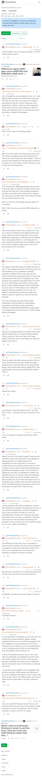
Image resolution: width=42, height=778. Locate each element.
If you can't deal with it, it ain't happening (15, 182)
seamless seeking (28, 429)
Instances (5, 763)
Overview (5, 33)
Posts (24, 33)
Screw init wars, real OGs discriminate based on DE (18, 698)
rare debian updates (29, 225)
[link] (37, 47)
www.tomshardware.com (9, 76)
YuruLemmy (10, 2)
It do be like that (28, 405)
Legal (4, 759)
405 (4, 738)
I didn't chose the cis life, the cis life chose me (16, 91)
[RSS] (24, 38)
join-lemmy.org (7, 774)
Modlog (4, 755)
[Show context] (34, 47)
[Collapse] (3, 44)
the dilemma (26, 452)
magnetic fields (27, 47)
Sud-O (25, 127)
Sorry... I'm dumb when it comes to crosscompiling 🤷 (19, 148)
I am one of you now (29, 588)
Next (4, 745)
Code (4, 771)
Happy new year (28, 567)
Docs (3, 767)
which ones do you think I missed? (13, 611)
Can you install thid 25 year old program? (15, 632)
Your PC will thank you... (30, 538)
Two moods (26, 501)
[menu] (39, 2)
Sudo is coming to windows (31, 326)
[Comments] (37, 729)
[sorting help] (21, 38)
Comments (16, 33)
